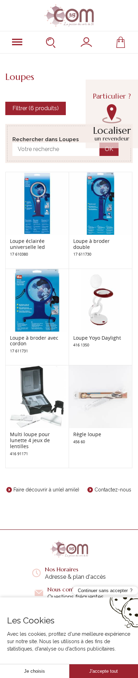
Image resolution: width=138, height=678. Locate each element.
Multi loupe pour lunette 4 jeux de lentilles (30, 440)
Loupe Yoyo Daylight (97, 337)
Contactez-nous (112, 489)
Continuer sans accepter (103, 590)
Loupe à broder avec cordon (34, 340)
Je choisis (34, 671)
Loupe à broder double (91, 244)
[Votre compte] (86, 42)
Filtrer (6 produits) (35, 108)
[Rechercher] (52, 42)
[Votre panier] (121, 42)
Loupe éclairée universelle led (27, 244)
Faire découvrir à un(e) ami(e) (46, 489)
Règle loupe (87, 434)
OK (109, 149)
